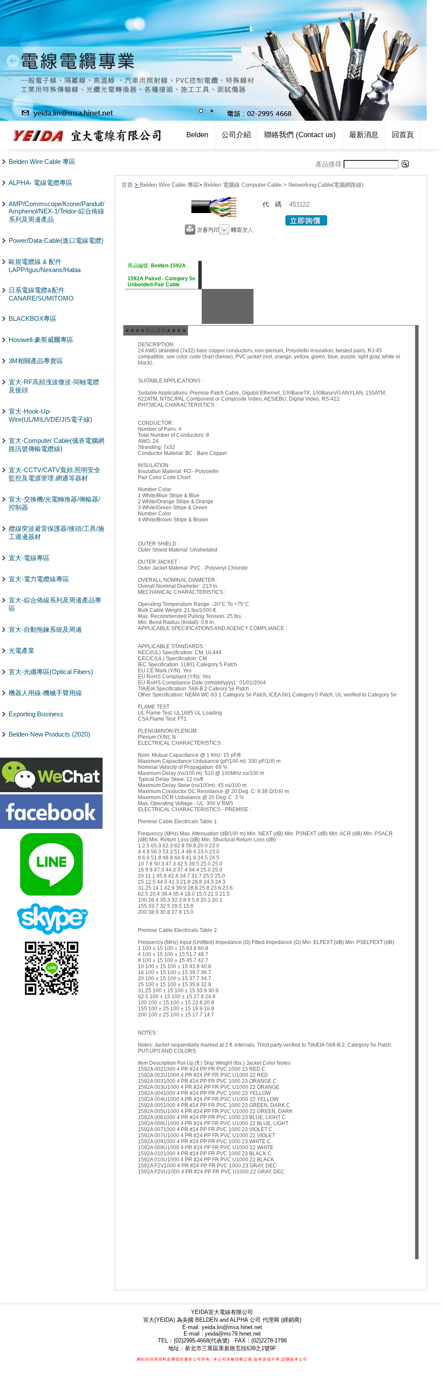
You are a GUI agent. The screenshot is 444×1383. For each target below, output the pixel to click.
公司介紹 (236, 135)
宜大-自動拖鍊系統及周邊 (45, 629)
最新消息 (363, 135)
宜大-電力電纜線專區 (39, 579)
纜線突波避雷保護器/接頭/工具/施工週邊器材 (56, 532)
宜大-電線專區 (29, 557)
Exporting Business (36, 714)
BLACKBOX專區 (32, 318)
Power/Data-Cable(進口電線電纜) (56, 240)
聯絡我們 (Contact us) (300, 135)
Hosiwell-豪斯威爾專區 (41, 339)
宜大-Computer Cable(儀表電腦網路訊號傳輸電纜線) (56, 444)
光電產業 (21, 650)
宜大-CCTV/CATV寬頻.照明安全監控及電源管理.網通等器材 (54, 474)
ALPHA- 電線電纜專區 (40, 182)
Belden (197, 135)
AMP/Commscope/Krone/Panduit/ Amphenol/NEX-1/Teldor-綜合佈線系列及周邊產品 (56, 211)
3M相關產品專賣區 (36, 360)
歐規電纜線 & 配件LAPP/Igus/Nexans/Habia (45, 265)
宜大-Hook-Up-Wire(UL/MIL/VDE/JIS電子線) (50, 415)
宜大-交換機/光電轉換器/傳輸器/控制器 (54, 503)
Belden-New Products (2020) (49, 734)
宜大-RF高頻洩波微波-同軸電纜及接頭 (54, 386)
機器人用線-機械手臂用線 (45, 692)
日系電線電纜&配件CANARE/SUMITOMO (41, 294)
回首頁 (403, 135)
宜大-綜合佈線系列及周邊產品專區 (55, 604)
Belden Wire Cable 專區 (42, 161)
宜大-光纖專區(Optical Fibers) (51, 671)
